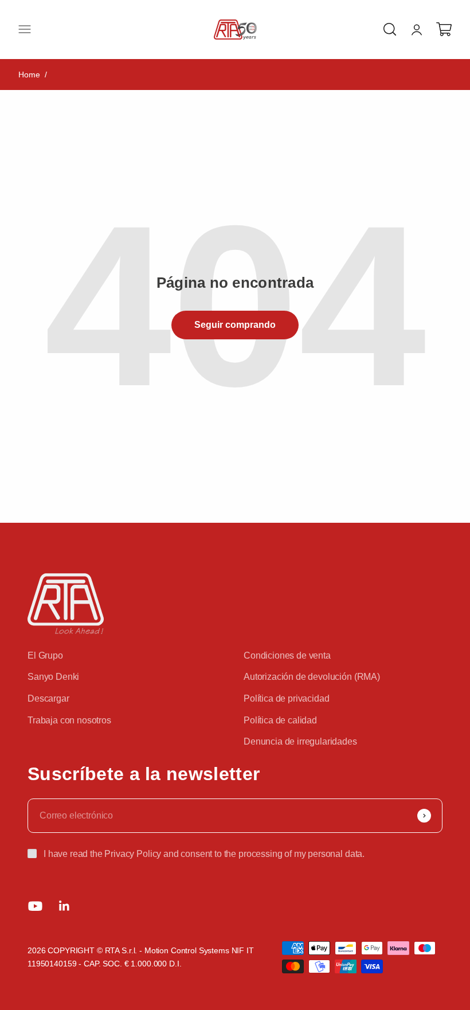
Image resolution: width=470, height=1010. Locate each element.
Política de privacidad (286, 698)
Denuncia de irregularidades (300, 741)
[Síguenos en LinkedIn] (64, 906)
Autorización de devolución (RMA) (312, 677)
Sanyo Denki (53, 677)
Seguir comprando (235, 325)
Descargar (48, 698)
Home (29, 74)
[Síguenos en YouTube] (35, 906)
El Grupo (45, 655)
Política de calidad (280, 720)
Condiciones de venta (287, 655)
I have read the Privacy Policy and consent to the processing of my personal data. (204, 854)
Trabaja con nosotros (69, 720)
